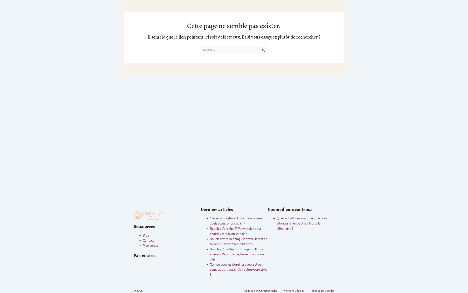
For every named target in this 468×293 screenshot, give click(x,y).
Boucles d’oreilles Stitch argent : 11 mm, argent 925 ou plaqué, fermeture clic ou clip (237, 254)
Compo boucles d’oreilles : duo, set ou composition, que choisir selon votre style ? (238, 269)
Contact (148, 240)
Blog (146, 235)
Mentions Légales (293, 290)
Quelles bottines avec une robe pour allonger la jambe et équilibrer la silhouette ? (302, 223)
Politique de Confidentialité (260, 290)
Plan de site (150, 246)
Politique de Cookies (322, 290)
